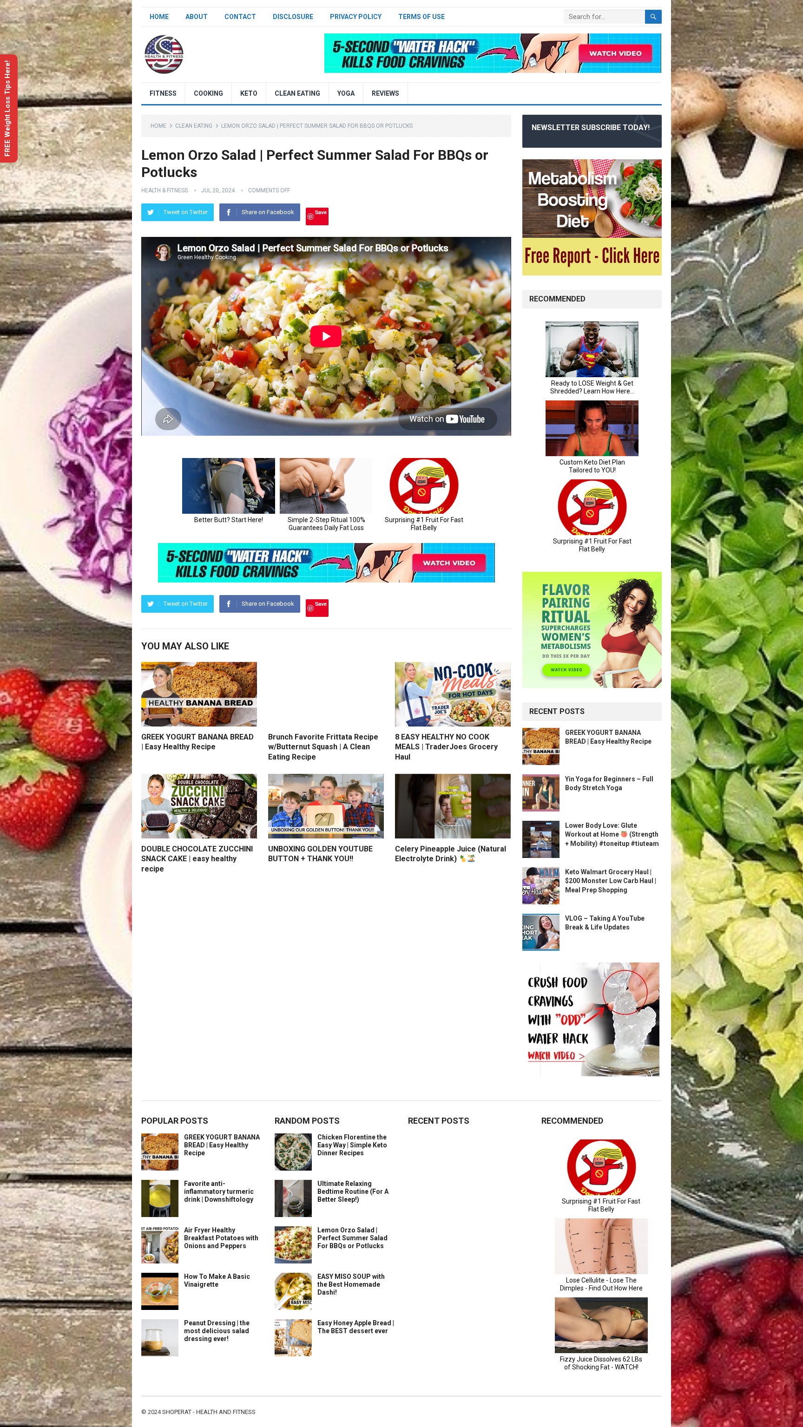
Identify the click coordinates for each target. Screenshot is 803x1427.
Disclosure (293, 16)
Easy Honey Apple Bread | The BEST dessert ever (355, 1327)
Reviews (385, 93)
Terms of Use (421, 16)
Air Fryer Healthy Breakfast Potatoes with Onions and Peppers (221, 1238)
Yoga (346, 93)
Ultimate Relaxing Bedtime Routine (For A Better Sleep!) (352, 1191)
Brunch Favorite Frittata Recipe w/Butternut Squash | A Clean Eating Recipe (323, 747)
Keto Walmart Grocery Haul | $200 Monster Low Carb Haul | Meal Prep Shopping (610, 880)
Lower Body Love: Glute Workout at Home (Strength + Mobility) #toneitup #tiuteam (612, 834)
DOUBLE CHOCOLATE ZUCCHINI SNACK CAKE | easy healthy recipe (197, 858)
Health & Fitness (164, 190)
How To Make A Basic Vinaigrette (217, 1280)
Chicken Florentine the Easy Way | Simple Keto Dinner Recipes (352, 1145)
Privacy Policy (356, 16)
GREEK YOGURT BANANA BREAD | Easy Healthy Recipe (222, 1145)
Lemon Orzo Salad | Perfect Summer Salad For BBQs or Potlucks (352, 1238)
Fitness (163, 93)
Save (321, 212)
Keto (248, 93)
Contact (240, 16)
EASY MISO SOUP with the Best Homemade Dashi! (351, 1284)
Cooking (208, 93)
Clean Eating (297, 93)
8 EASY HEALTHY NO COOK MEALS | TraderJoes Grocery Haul (446, 747)
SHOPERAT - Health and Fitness (209, 1411)
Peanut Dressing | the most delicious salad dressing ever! (217, 1330)
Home (159, 16)
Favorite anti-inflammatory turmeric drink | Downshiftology (219, 1191)
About (196, 16)
